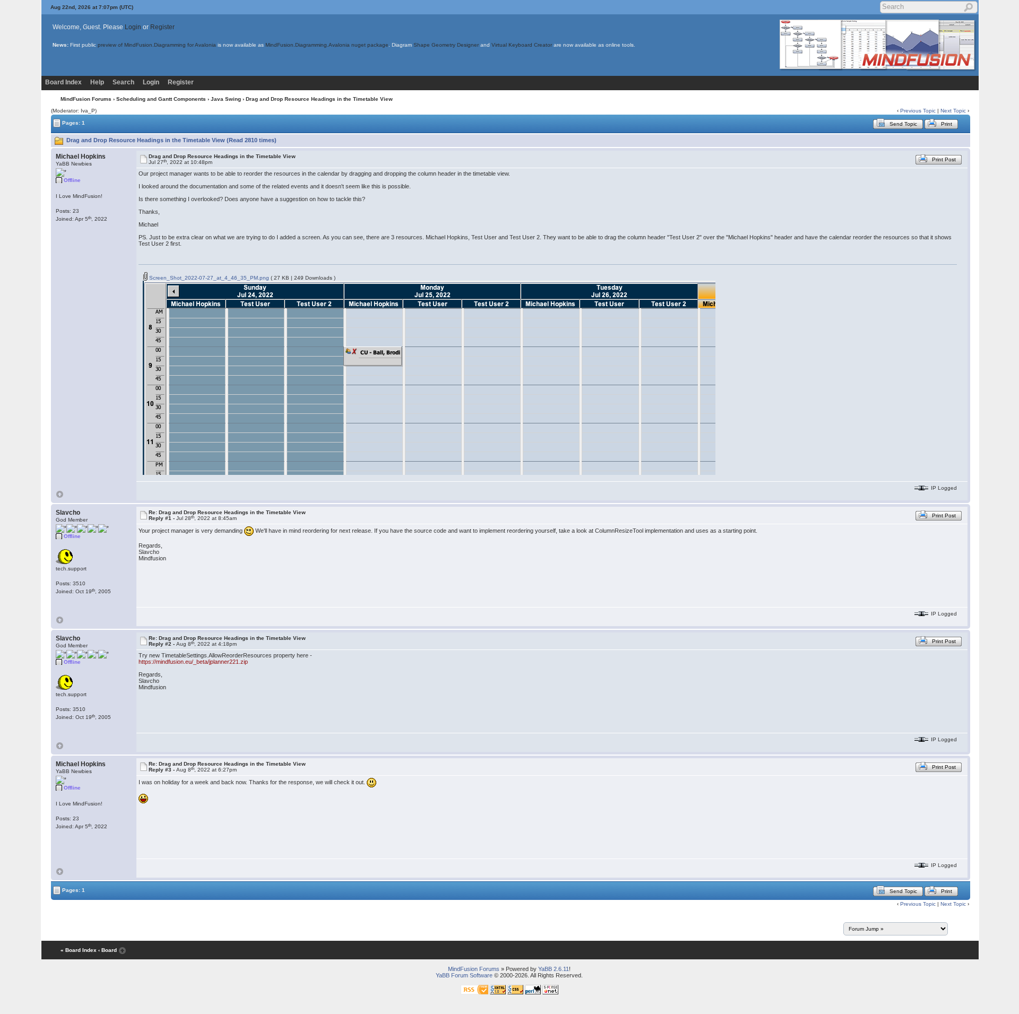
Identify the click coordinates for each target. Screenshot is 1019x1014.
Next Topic (953, 111)
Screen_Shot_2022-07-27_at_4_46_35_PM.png (208, 278)
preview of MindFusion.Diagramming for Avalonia (157, 45)
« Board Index (79, 950)
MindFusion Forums (86, 99)
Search (123, 82)
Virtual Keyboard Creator (521, 45)
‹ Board (107, 950)
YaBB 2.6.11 (553, 969)
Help (97, 82)
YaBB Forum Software (464, 975)
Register (162, 27)
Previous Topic (918, 111)
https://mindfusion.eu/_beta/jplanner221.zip (193, 661)
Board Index (63, 82)
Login (133, 27)
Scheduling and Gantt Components (161, 99)
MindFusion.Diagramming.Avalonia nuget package (326, 45)
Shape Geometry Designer (446, 45)
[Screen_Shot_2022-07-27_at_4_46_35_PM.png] (429, 377)
